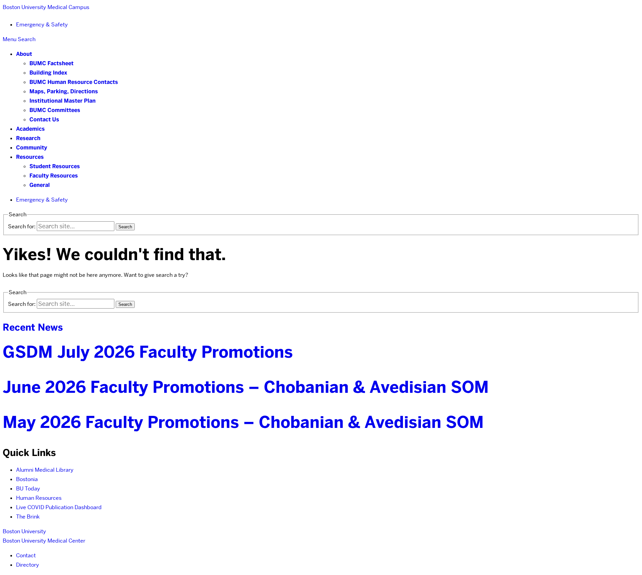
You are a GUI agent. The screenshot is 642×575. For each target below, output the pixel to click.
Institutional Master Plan (62, 100)
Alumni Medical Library (45, 469)
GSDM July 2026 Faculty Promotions (148, 352)
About (24, 54)
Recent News (33, 327)
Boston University (24, 531)
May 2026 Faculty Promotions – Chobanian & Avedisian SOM (243, 422)
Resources (30, 156)
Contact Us (44, 119)
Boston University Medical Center (44, 540)
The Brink (28, 516)
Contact (26, 555)
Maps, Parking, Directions (63, 91)
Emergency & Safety (42, 24)
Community (31, 147)
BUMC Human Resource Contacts (73, 82)
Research (28, 138)
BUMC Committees (54, 110)
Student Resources (54, 166)
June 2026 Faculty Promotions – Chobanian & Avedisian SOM (246, 387)
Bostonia (27, 479)
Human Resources (39, 497)
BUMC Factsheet (51, 63)
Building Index (48, 72)
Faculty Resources (53, 175)
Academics (30, 128)
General (39, 185)
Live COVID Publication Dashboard (59, 507)
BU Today (28, 488)
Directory (27, 564)
